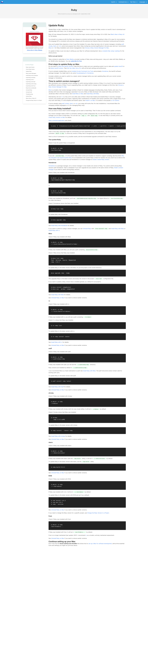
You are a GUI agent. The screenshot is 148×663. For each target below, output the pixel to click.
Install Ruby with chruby (58, 436)
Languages (142, 2)
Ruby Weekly (70, 59)
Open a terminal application (57, 120)
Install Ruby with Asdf (30, 81)
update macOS (118, 66)
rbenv (54, 46)
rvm (60, 46)
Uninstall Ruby (29, 90)
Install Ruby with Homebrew (32, 75)
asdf (122, 44)
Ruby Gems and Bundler (31, 88)
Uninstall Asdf (29, 92)
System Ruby (29, 96)
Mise (50, 48)
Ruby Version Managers (31, 73)
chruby (50, 46)
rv (53, 48)
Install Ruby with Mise (30, 77)
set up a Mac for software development (100, 543)
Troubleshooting (29, 94)
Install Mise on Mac (77, 93)
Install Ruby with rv (30, 79)
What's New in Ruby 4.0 (31, 98)
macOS (113, 2)
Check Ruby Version (30, 69)
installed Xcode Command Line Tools (82, 71)
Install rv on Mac (90, 100)
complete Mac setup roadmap (111, 51)
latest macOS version (57, 68)
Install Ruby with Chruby (31, 83)
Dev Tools (133, 2)
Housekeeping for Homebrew (84, 73)
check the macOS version (65, 66)
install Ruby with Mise (117, 228)
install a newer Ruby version (101, 159)
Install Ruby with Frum (30, 85)
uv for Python (115, 100)
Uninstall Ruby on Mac (57, 297)
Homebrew (105, 71)
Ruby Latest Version (30, 67)
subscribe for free (76, 61)
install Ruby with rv (54, 230)
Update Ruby (29, 71)
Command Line (123, 2)
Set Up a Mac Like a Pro (74, 68)
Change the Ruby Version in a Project (34, 100)
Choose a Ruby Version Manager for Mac (97, 48)
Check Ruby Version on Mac (57, 117)
